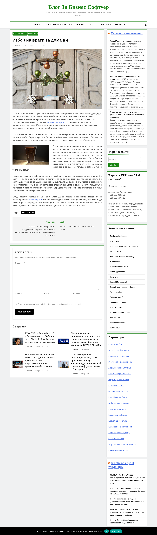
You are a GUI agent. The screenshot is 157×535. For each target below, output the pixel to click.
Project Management (118, 282)
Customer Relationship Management (124, 246)
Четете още (116, 531)
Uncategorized (19, 34)
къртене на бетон (116, 344)
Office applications (117, 272)
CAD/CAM (114, 241)
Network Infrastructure (119, 267)
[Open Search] (141, 25)
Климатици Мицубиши (118, 421)
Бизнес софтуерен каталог (58, 25)
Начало (36, 25)
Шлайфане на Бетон (117, 397)
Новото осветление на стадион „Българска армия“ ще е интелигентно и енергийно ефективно (127, 501)
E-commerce (115, 251)
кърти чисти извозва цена (120, 362)
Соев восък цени (116, 439)
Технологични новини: (127, 33)
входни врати (35, 200)
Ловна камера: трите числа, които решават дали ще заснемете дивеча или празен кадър (127, 114)
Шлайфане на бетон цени (120, 427)
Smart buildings (116, 292)
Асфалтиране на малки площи (122, 444)
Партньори (105, 25)
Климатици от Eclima (117, 415)
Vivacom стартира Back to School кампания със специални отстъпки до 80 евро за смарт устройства (127, 512)
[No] (154, 531)
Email (47, 294)
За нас (92, 25)
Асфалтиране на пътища (119, 368)
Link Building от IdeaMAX (119, 374)
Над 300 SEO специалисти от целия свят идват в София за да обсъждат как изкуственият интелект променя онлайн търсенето (40, 360)
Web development (117, 323)
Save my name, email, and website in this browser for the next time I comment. (49, 304)
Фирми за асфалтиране (119, 350)
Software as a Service (119, 297)
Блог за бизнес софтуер (78, 7)
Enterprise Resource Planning (122, 256)
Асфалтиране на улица (119, 403)
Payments (114, 277)
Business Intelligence (118, 236)
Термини (80, 25)
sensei (17, 45)
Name (18, 294)
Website (76, 294)
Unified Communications (120, 312)
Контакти (120, 25)
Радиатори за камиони (118, 380)
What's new (33, 34)
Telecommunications (118, 302)
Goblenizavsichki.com (118, 391)
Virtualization (115, 318)
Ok (106, 531)
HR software (115, 261)
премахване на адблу (118, 450)
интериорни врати (56, 122)
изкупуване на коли (117, 409)
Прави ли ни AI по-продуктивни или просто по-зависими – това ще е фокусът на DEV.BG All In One (127, 491)
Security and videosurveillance (122, 287)
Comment (20, 263)
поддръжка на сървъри (118, 356)
